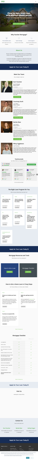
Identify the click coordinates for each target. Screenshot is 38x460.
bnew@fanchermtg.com (19, 430)
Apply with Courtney (18, 117)
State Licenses (31, 448)
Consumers (31, 450)
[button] (1, 174)
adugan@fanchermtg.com (31, 430)
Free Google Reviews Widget (19, 182)
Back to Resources (19, 329)
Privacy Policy (31, 449)
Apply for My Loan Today (19, 23)
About (20, 448)
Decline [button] (32, 457)
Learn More (9, 271)
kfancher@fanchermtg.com (6, 430)
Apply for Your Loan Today (18, 67)
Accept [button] (28, 457)
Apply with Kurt (17, 96)
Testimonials (21, 450)
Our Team (21, 449)
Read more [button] (4, 176)
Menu (35, 1)
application (31, 299)
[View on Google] (3, 170)
